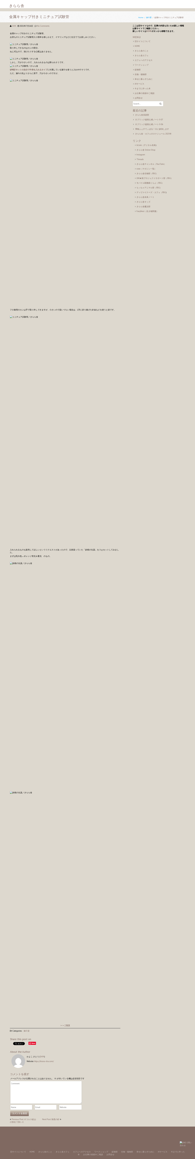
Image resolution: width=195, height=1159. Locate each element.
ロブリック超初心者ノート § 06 (149, 124)
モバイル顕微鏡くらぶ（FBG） (150, 183)
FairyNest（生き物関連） (147, 211)
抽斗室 (149, 17)
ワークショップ (142, 65)
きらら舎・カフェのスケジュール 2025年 (153, 133)
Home (140, 17)
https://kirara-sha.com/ (44, 1061)
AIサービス (139, 84)
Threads (140, 159)
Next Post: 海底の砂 (50, 1119)
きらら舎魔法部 (143, 206)
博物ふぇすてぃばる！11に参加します (152, 129)
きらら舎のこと (142, 50)
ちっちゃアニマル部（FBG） (149, 187)
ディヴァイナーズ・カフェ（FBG (151, 192)
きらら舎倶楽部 (142, 115)
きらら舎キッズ (143, 202)
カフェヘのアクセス (143, 60)
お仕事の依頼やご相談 (144, 93)
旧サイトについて (143, 41)
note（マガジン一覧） (146, 168)
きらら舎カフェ (142, 55)
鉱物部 (138, 69)
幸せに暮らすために (143, 79)
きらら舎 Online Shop (145, 150)
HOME (149, 31)
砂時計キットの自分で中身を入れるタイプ (29, 69)
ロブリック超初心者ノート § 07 (149, 119)
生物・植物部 (141, 74)
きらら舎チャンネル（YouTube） (151, 164)
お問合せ (139, 98)
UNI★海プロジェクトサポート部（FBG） (154, 178)
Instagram (140, 154)
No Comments (43, 26)
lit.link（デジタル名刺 (146, 145)
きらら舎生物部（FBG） (147, 173)
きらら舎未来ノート (145, 197)
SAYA (14, 26)
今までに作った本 (143, 88)
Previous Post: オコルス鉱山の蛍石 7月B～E (23, 1120)
